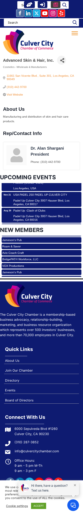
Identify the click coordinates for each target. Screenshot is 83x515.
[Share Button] (61, 60)
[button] (29, 4)
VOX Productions (13, 263)
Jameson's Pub (12, 237)
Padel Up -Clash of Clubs (29, 207)
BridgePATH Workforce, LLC (20, 256)
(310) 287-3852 (27, 442)
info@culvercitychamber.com (37, 451)
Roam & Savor (11, 243)
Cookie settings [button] (17, 506)
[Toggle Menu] (75, 33)
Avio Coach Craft (13, 250)
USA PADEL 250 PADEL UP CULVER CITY (40, 192)
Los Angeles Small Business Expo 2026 (38, 223)
